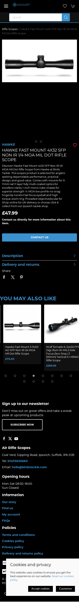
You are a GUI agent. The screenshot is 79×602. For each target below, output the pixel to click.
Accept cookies (40, 588)
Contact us (39, 237)
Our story (9, 502)
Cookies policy (13, 541)
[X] (10, 439)
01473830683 (17, 461)
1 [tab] (37, 143)
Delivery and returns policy (22, 553)
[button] (6, 6)
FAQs (6, 520)
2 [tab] (42, 143)
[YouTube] (16, 439)
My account (11, 514)
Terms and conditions (18, 535)
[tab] (6, 376)
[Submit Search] (66, 17)
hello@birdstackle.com (29, 467)
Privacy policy (12, 547)
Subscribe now (22, 424)
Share (6, 271)
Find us (7, 508)
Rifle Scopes (10, 29)
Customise (65, 588)
